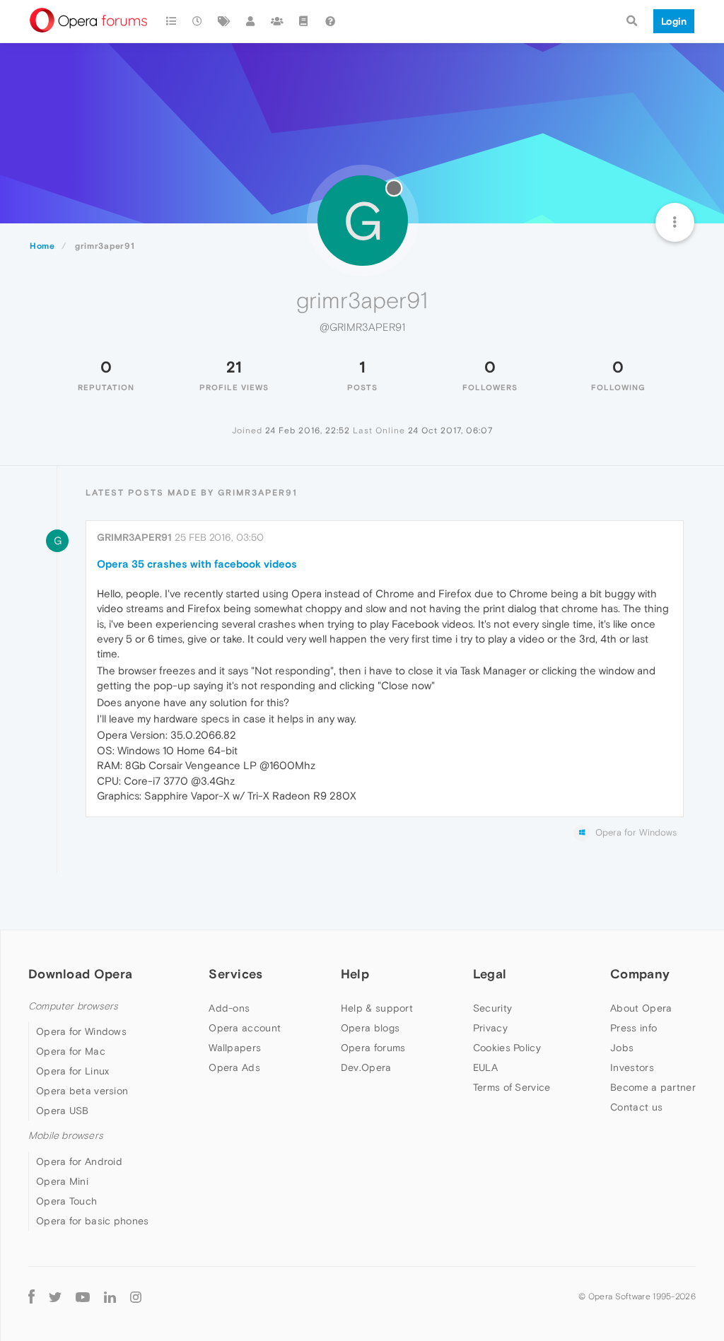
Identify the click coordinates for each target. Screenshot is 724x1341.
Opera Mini (62, 1181)
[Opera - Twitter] (55, 1297)
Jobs (622, 1047)
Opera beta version (82, 1090)
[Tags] (224, 21)
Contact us (636, 1107)
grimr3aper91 (134, 537)
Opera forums (373, 1047)
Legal (490, 973)
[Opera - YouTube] (83, 1297)
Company (640, 973)
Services (235, 973)
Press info (633, 1027)
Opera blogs (370, 1027)
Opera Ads (234, 1067)
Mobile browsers (65, 1136)
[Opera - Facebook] (31, 1297)
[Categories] (171, 21)
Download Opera (80, 973)
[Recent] (198, 21)
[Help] (330, 21)
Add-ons (229, 1008)
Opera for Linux (73, 1071)
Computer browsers (73, 1006)
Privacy (490, 1027)
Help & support (377, 1008)
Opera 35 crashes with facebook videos (197, 564)
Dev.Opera (366, 1067)
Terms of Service (512, 1087)
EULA (485, 1067)
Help (355, 973)
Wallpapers (235, 1047)
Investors (632, 1067)
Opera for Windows (81, 1031)
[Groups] (277, 21)
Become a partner (653, 1087)
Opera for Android (79, 1161)
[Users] (251, 21)
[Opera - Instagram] (135, 1297)
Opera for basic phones (92, 1220)
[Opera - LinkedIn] (110, 1297)
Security (492, 1008)
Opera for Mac (70, 1051)
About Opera (641, 1008)
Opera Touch (66, 1201)
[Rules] (304, 21)
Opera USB (62, 1110)
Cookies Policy (507, 1047)
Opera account (245, 1027)
